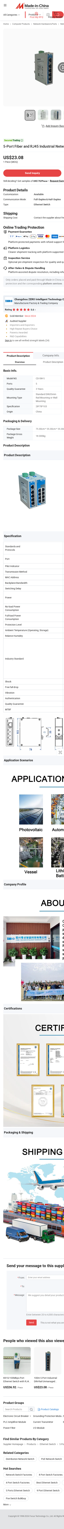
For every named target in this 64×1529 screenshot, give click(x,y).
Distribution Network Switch (20, 1458)
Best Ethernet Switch (47, 1482)
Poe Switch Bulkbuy (16, 1498)
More (6, 1504)
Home (6, 24)
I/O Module (38, 1427)
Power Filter (9, 1427)
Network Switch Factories (19, 1474)
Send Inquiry (32, 173)
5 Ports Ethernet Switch (18, 1490)
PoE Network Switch (51, 1458)
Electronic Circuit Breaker (16, 1416)
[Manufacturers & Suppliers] (32, 5)
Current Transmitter (43, 1421)
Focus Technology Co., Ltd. (42, 1516)
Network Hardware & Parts (45, 24)
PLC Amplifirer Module (14, 1421)
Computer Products (21, 24)
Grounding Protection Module (48, 1416)
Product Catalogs (49, 1409)
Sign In (8, 340)
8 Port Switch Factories (51, 1474)
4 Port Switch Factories (18, 1482)
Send (31, 1322)
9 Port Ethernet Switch (48, 1490)
